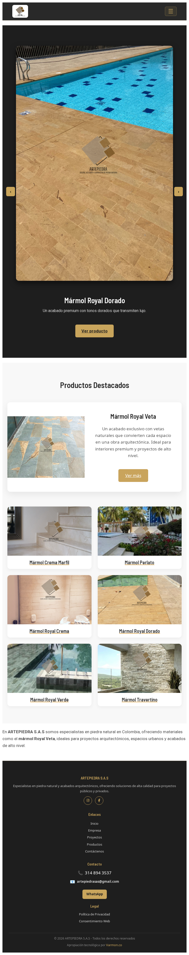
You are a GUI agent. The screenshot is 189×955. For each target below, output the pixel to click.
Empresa (94, 830)
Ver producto (94, 330)
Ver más (133, 475)
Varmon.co (114, 945)
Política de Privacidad (94, 914)
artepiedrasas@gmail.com (98, 881)
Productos (94, 844)
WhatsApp (94, 894)
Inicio (94, 823)
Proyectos (94, 837)
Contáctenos (94, 851)
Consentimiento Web (94, 921)
